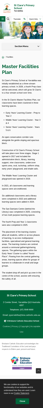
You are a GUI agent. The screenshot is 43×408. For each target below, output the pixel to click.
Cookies (6, 326)
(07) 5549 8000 (26, 310)
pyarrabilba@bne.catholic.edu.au (24, 315)
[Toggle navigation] (2, 19)
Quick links (33, 19)
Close (22, 401)
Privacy (15, 326)
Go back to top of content (38, 370)
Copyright (24, 326)
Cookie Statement (21, 393)
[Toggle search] (8, 19)
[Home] (3, 57)
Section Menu (21, 46)
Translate (17, 19)
